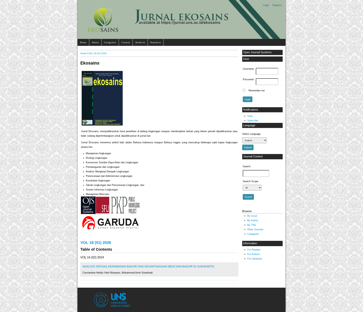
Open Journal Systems (257, 52)
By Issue (252, 215)
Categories (110, 42)
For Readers (254, 249)
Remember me (257, 90)
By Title (251, 224)
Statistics (155, 42)
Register (277, 5)
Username (248, 69)
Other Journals (255, 229)
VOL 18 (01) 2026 (97, 53)
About (95, 42)
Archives (140, 42)
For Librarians (254, 258)
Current (125, 42)
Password (248, 79)
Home (83, 42)
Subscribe (252, 120)
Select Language (251, 134)
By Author (252, 220)
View (250, 116)
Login (266, 5)
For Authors (253, 254)
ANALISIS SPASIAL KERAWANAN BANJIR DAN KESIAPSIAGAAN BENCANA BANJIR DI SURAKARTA (148, 266)
